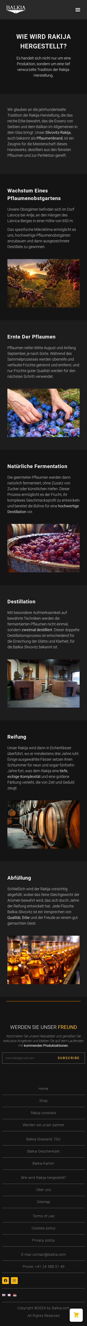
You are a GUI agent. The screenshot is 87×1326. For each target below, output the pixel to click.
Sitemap (43, 1202)
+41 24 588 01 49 (50, 1267)
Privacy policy (43, 1240)
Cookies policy (44, 1228)
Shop (43, 1101)
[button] (78, 10)
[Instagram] (14, 1280)
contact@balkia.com (49, 1255)
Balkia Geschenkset (43, 1151)
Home (43, 1089)
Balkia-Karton (43, 1163)
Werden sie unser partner (43, 1125)
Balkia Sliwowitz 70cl (43, 1139)
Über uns (43, 1190)
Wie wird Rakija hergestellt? (43, 1178)
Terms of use (43, 1216)
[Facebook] (5, 1280)
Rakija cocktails (43, 1113)
